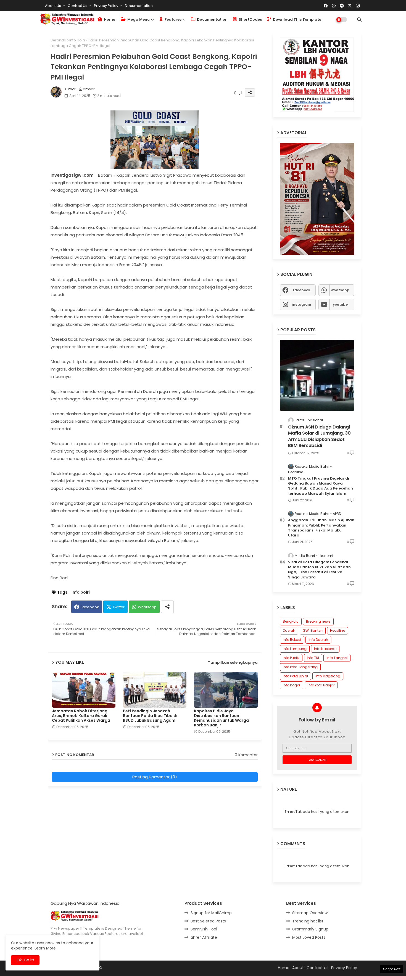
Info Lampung (295, 648)
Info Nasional (325, 648)
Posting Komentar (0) (154, 777)
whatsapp (340, 289)
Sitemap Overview (310, 913)
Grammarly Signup (310, 929)
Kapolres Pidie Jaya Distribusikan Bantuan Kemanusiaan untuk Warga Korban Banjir (221, 718)
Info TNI (313, 657)
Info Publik (291, 657)
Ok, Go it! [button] (25, 960)
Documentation (139, 5)
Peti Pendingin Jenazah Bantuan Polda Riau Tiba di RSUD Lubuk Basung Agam (150, 716)
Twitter (119, 607)
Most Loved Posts (308, 937)
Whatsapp (147, 607)
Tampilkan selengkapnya (233, 662)
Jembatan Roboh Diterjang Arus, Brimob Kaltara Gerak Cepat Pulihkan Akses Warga (81, 716)
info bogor (291, 685)
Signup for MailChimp (211, 913)
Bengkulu (291, 621)
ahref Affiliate (204, 937)
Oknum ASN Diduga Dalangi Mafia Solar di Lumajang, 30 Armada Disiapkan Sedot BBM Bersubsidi (319, 436)
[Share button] (167, 607)
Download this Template (296, 19)
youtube (340, 304)
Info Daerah (318, 639)
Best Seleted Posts (208, 921)
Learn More (45, 948)
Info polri (77, 40)
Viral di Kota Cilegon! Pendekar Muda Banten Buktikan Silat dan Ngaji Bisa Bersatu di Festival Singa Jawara (319, 569)
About (298, 967)
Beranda (58, 40)
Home (109, 19)
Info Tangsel (336, 657)
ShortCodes (250, 19)
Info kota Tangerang (300, 667)
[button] (359, 19)
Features (172, 19)
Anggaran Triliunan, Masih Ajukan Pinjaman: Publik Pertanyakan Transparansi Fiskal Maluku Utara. (321, 528)
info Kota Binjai (295, 676)
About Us (53, 5)
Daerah (289, 630)
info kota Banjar (321, 685)
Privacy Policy (106, 5)
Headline (337, 630)
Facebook (90, 607)
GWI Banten (313, 630)
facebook (301, 289)
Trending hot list (307, 921)
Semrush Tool (204, 929)
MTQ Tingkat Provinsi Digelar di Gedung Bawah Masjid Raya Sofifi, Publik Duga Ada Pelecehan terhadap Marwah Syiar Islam (320, 486)
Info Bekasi (292, 639)
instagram (301, 304)
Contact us (78, 5)
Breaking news (318, 621)
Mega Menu (138, 19)
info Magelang (327, 676)
